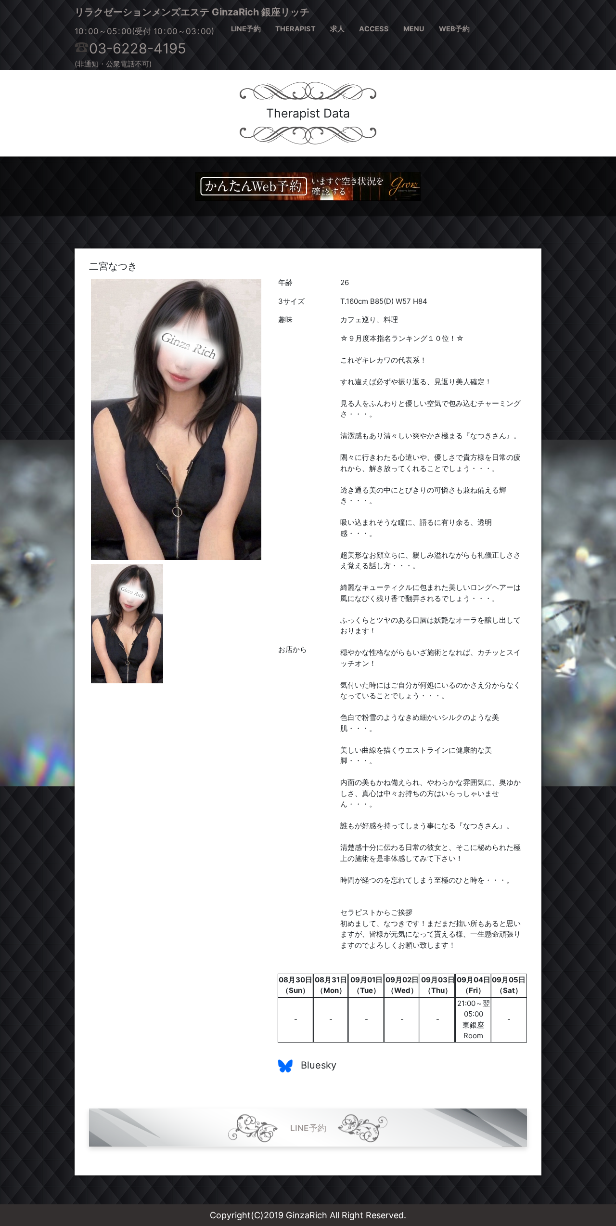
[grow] (308, 185)
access (374, 29)
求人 (337, 29)
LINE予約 (246, 29)
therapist (295, 29)
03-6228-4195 (137, 48)
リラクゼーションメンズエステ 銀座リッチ (192, 12)
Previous (76, 419)
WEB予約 (454, 29)
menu (413, 29)
